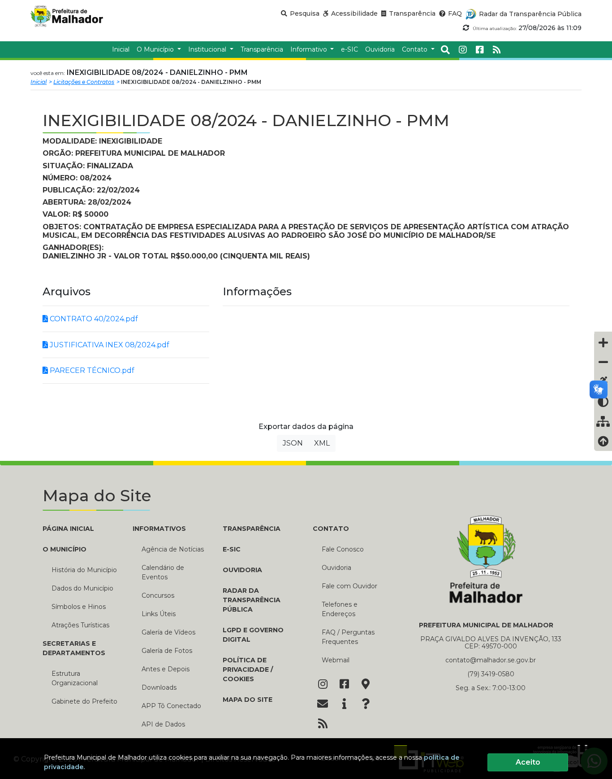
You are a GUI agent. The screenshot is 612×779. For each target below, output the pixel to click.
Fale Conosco (343, 549)
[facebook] (480, 50)
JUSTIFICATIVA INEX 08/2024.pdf (108, 345)
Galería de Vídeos (168, 632)
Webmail (335, 660)
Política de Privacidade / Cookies (248, 669)
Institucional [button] (208, 49)
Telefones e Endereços (340, 609)
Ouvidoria (242, 570)
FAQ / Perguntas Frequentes (348, 637)
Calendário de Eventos (163, 572)
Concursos (158, 595)
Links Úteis (159, 614)
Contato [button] (415, 49)
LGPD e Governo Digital (253, 634)
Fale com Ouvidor (349, 586)
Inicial (38, 82)
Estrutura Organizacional (75, 678)
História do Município (84, 570)
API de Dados (163, 724)
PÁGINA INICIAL (68, 529)
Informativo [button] (309, 49)
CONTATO (331, 529)
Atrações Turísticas (80, 625)
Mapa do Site (247, 700)
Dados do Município (82, 588)
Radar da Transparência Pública (251, 599)
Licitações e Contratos (83, 82)
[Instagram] (463, 50)
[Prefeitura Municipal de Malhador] (76, 16)
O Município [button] (156, 49)
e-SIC (232, 549)
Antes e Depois (166, 669)
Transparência (251, 529)
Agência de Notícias (173, 549)
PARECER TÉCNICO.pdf (91, 370)
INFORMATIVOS (159, 529)
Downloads (159, 687)
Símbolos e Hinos (79, 607)
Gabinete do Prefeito (84, 701)
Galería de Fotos (167, 651)
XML (322, 443)
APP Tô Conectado (171, 706)
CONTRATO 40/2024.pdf (93, 319)
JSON (293, 443)
